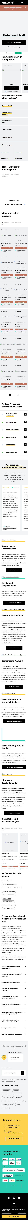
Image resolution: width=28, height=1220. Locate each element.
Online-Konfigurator (6, 558)
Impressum (14, 1199)
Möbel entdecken (12, 47)
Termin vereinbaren (14, 686)
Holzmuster (18, 1086)
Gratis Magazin (10, 445)
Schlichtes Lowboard (20, 379)
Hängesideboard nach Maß (21, 352)
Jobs (14, 1203)
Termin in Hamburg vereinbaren (14, 756)
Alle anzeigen (6, 1096)
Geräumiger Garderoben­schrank (8, 297)
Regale (7, 174)
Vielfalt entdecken (14, 648)
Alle (3, 174)
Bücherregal (11, 939)
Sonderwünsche (11, 437)
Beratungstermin (6, 1079)
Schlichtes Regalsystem (6, 379)
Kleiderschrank (10, 943)
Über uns (5, 1093)
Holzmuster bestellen (12, 429)
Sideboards (5, 176)
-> (22, 1061)
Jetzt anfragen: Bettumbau (21, 297)
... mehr (7, 1210)
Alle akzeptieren (14, 1217)
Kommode (4, 941)
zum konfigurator (14, 570)
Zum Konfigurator (14, 200)
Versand (11, 1093)
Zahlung (18, 1093)
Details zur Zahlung (6, 1155)
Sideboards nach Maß (12, 921)
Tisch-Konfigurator (7, 887)
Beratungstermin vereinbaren (13, 204)
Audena (7, 948)
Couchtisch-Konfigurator (8, 890)
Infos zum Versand (19, 1169)
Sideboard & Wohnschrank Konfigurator (12, 876)
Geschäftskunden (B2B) (16, 1083)
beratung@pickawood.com (15, 1121)
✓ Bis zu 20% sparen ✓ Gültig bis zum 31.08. (13, 7)
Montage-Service (11, 422)
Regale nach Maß (16, 919)
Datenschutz (14, 1196)
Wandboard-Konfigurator (8, 897)
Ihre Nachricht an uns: (7, 1056)
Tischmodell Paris (5, 324)
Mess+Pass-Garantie (19, 1163)
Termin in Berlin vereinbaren (14, 721)
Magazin (4, 1089)
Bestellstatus (16, 1079)
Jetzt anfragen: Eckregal (21, 243)
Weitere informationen (14, 802)
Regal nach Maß (5, 842)
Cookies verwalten (22, 1213)
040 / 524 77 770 (16, 1114)
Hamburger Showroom (20, 742)
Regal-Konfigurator (7, 869)
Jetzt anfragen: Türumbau (7, 352)
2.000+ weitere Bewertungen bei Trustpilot (9, 529)
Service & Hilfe (14, 1174)
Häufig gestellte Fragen (8, 1086)
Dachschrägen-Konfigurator (9, 880)
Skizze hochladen (11, 452)
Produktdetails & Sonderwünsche (17, 1089)
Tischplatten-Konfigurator (9, 893)
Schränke (16, 174)
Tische (11, 174)
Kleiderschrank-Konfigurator (9, 873)
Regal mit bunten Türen (6, 270)
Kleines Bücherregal (5, 243)
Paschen (22, 948)
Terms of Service (9, 1069)
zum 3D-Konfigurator (14, 42)
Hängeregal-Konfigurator (8, 883)
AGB (14, 1192)
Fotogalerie (5, 1083)
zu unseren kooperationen (14, 602)
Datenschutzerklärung (7, 1213)
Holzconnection (14, 948)
